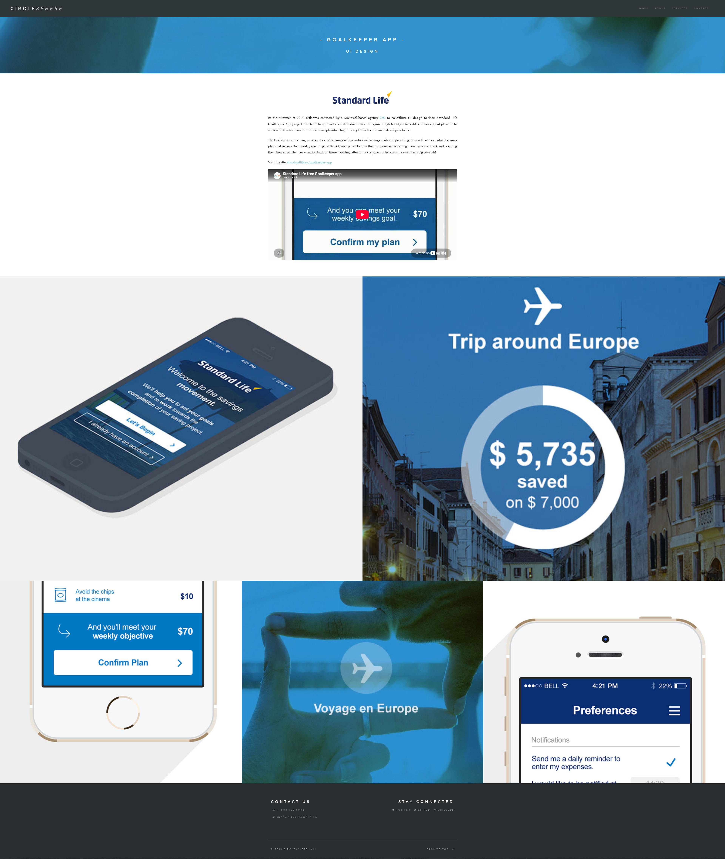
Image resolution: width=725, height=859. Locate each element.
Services (680, 8)
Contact (701, 8)
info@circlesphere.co (296, 817)
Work (644, 8)
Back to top (438, 849)
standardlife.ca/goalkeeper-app (309, 162)
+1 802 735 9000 (290, 810)
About (660, 8)
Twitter (402, 810)
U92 (383, 118)
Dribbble (445, 810)
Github (423, 810)
